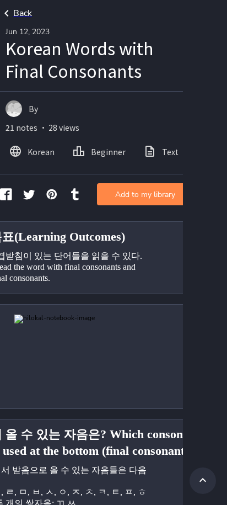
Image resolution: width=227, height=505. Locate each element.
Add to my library (145, 194)
